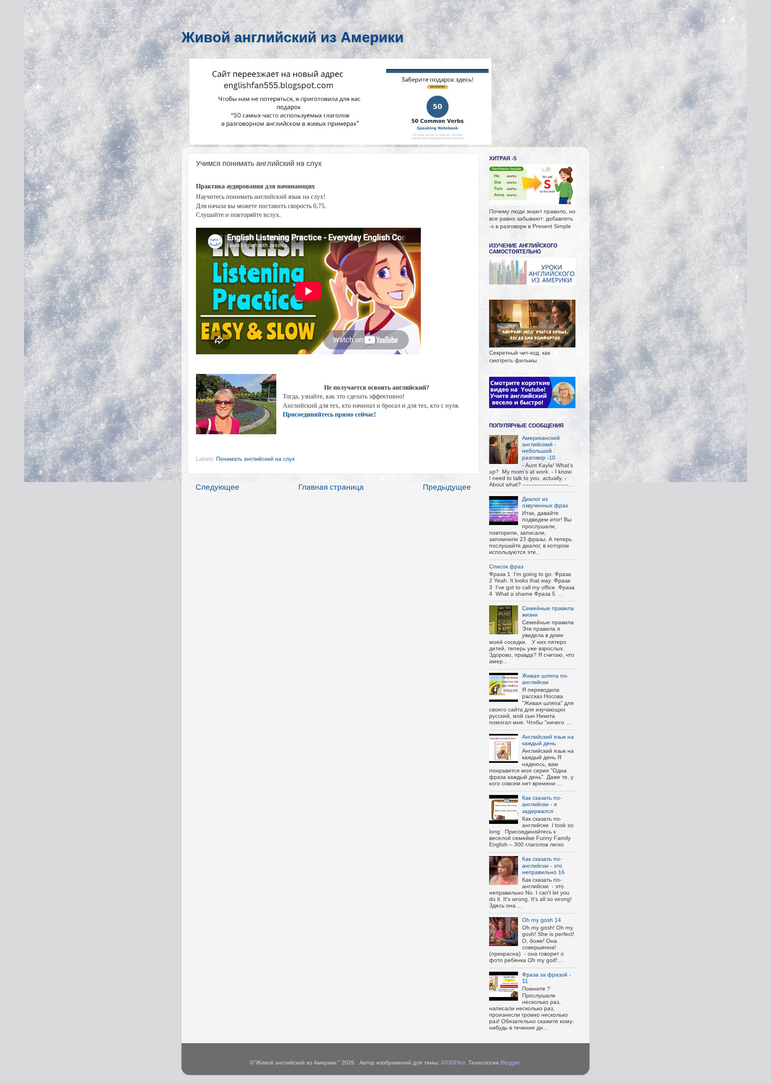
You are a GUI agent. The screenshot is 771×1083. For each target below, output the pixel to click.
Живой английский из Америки (293, 37)
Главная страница (331, 487)
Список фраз (506, 567)
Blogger (510, 1063)
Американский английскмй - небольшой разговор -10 (541, 448)
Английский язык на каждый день (548, 740)
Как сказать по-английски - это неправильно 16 (543, 865)
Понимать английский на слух (255, 459)
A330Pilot (453, 1063)
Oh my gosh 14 (541, 920)
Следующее (217, 487)
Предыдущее (447, 487)
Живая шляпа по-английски (545, 679)
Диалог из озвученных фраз (545, 502)
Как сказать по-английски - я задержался (542, 804)
